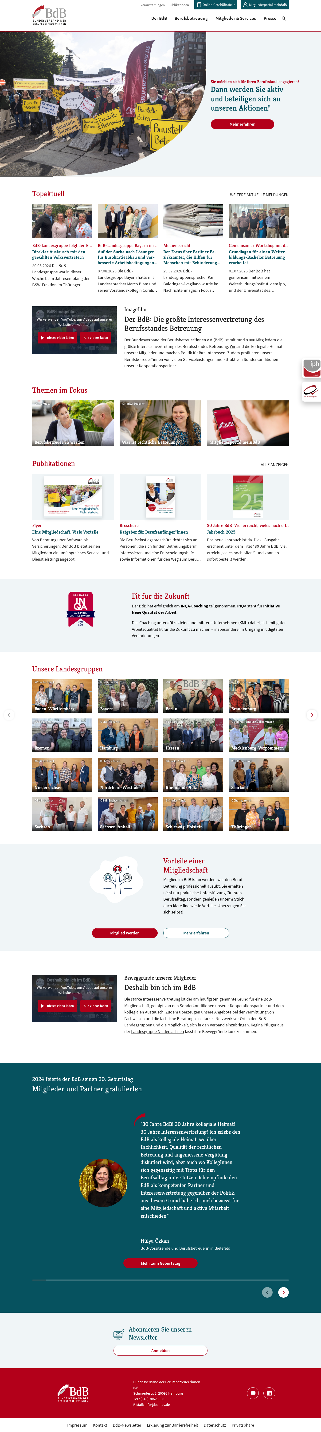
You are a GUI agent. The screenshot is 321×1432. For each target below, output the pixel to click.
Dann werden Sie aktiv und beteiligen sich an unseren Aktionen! (247, 98)
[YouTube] (253, 1393)
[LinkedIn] (269, 1393)
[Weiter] (283, 1292)
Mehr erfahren (242, 124)
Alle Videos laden (96, 337)
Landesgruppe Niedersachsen (157, 1031)
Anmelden (160, 1350)
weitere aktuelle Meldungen (259, 194)
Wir (232, 346)
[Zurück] (267, 1292)
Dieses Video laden (60, 337)
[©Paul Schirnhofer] (103, 104)
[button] (159, 18)
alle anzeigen (275, 464)
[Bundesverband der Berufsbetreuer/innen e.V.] (49, 17)
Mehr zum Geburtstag (160, 1263)
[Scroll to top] (309, 1420)
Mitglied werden (125, 933)
